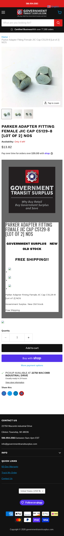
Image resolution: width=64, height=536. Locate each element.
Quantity (6, 331)
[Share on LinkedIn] (15, 393)
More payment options (32, 365)
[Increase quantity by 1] (29, 337)
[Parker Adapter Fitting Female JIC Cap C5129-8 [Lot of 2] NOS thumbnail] (7, 114)
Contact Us (7, 478)
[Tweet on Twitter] (9, 393)
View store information (14, 382)
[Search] (58, 22)
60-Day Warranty (10, 466)
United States (31, 491)
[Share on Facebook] (4, 393)
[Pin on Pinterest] (21, 393)
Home (5, 37)
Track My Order (9, 472)
